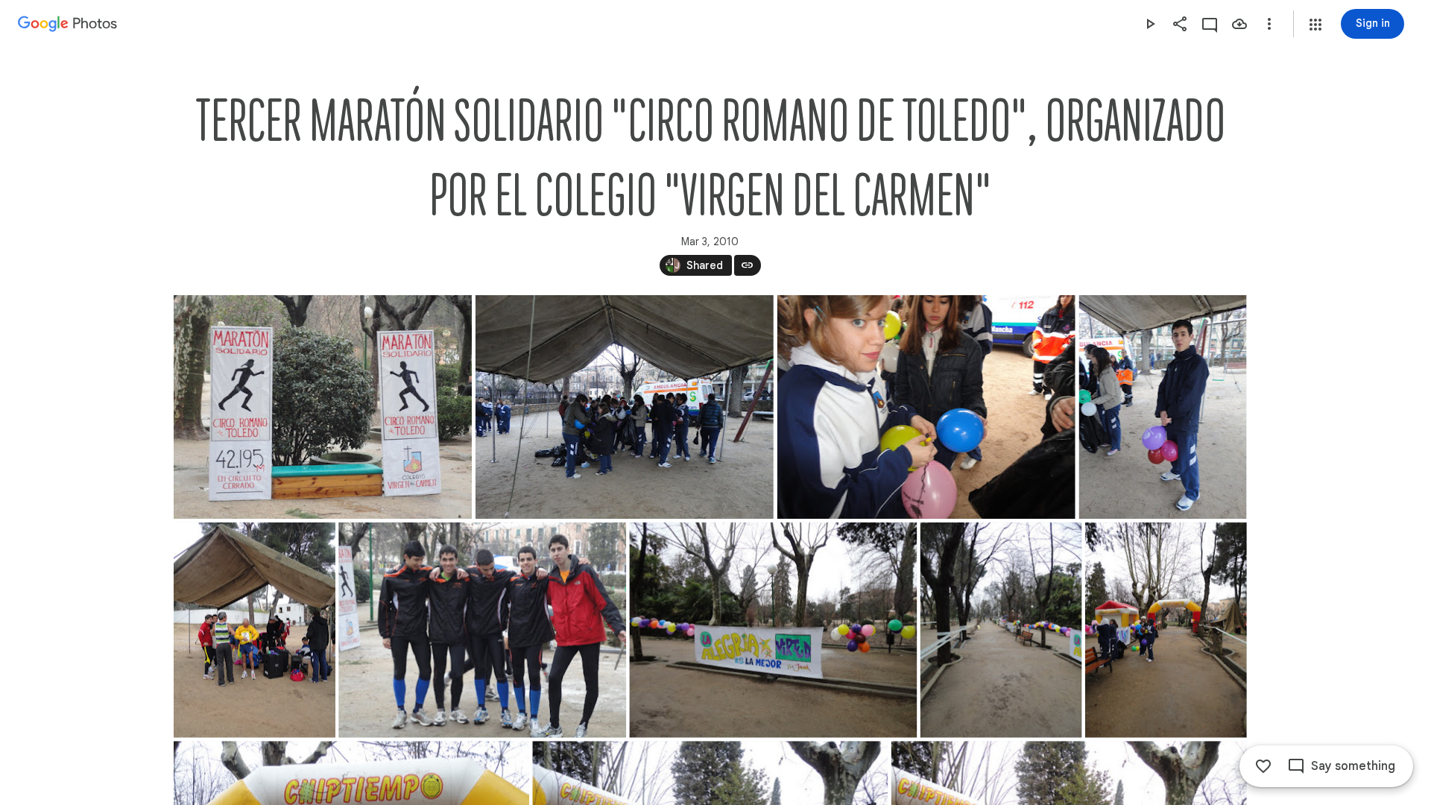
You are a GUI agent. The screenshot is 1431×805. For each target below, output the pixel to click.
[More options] (1269, 24)
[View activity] (1210, 24)
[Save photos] (1239, 24)
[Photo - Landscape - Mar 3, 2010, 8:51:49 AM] (323, 407)
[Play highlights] (1150, 24)
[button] (1315, 25)
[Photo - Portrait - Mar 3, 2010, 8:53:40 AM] (1000, 630)
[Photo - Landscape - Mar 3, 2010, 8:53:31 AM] (773, 630)
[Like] (1263, 766)
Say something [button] (1353, 766)
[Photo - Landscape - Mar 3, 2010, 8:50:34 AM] (624, 407)
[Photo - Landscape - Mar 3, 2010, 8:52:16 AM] (482, 630)
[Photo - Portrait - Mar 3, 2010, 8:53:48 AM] (1165, 630)
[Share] (1180, 24)
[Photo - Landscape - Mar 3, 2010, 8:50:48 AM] (926, 407)
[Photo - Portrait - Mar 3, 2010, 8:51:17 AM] (254, 630)
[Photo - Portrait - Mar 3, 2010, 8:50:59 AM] (1162, 407)
